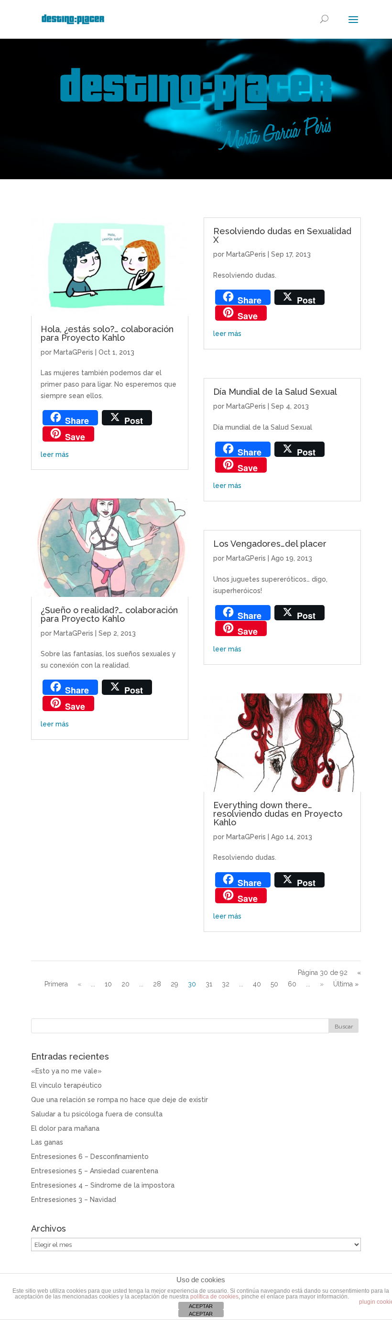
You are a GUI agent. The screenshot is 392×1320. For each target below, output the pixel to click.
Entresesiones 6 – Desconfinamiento (90, 1156)
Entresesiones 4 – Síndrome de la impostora (102, 1185)
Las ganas (47, 1142)
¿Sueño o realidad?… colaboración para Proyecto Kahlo (109, 614)
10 (108, 984)
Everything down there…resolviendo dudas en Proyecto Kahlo (277, 813)
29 (174, 984)
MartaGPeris (73, 352)
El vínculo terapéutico (66, 1085)
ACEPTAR (201, 1306)
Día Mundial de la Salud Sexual (275, 392)
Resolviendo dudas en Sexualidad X (282, 235)
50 (274, 984)
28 (157, 984)
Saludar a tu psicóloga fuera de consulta (97, 1114)
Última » (346, 984)
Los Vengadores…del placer (270, 544)
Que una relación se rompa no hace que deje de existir (119, 1100)
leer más (55, 454)
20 (125, 984)
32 (225, 984)
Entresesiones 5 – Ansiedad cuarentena (94, 1171)
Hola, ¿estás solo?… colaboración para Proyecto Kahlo (107, 333)
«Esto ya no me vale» (66, 1071)
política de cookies (214, 1296)
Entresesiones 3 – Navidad (73, 1199)
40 (257, 984)
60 (292, 984)
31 (209, 984)
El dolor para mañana (65, 1128)
